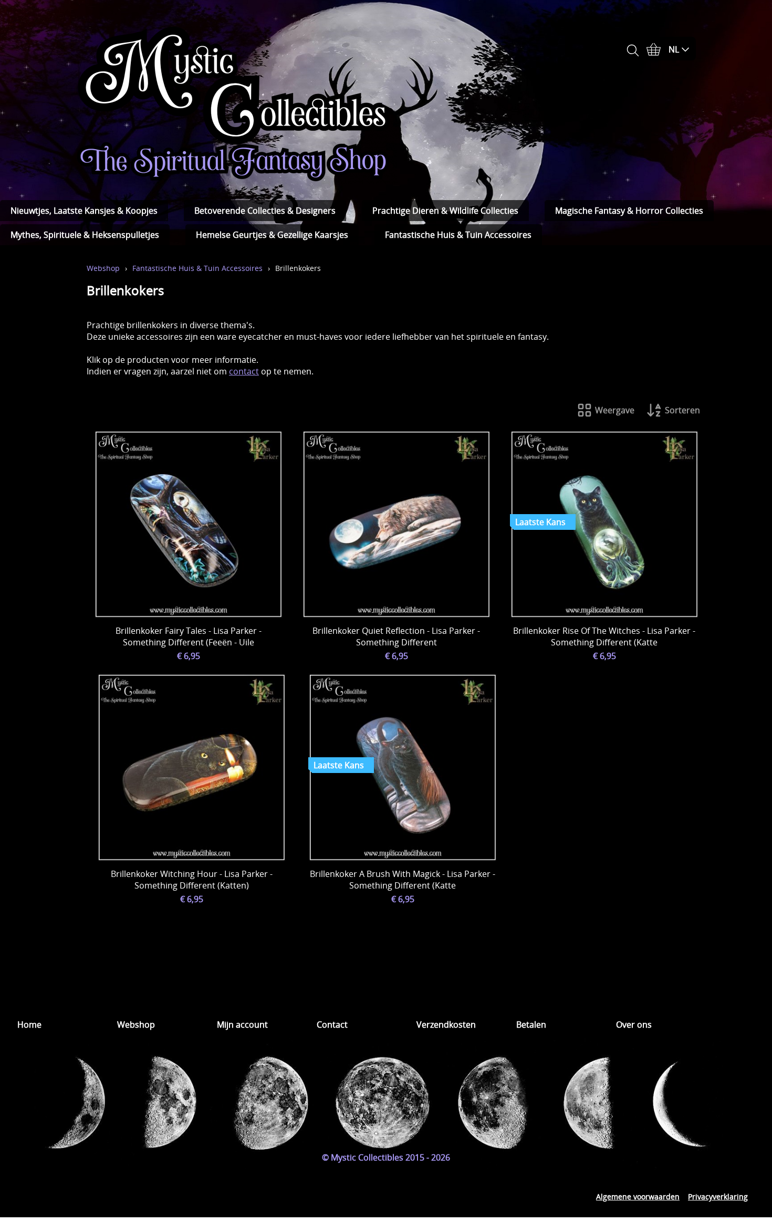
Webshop (103, 268)
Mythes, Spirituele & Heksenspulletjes (85, 235)
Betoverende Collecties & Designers (265, 210)
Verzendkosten (446, 1024)
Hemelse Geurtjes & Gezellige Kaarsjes (272, 235)
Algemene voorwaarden (638, 1197)
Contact (332, 1024)
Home (29, 1024)
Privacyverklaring (718, 1197)
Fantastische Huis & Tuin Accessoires (458, 235)
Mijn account (242, 1024)
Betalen (531, 1024)
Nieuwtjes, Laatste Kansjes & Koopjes (84, 210)
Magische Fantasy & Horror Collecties (629, 210)
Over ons (634, 1024)
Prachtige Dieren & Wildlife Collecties (445, 210)
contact (244, 371)
